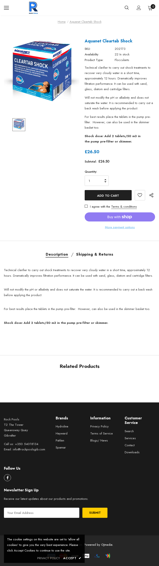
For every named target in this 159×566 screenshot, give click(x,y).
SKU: (88, 49)
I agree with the (100, 206)
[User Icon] (139, 8)
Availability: (92, 54)
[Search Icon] (127, 8)
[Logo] (33, 8)
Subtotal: (91, 161)
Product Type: (94, 60)
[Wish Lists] (140, 195)
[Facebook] (7, 477)
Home (62, 21)
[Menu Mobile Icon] (6, 7)
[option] (42, 74)
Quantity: (91, 171)
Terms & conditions (124, 206)
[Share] (152, 195)
